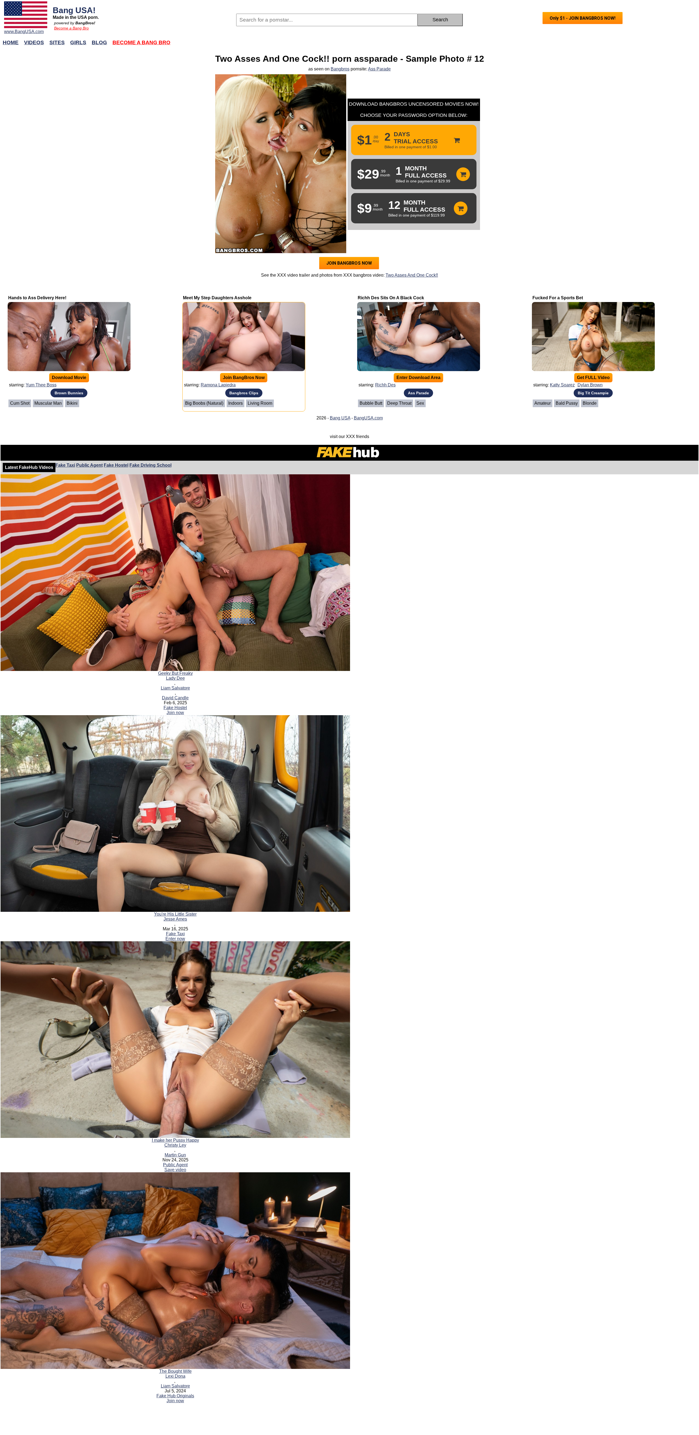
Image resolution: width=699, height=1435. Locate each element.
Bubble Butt (371, 403)
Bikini (72, 403)
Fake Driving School (150, 465)
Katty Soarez (562, 385)
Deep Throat (399, 403)
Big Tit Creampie (593, 393)
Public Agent (89, 465)
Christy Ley (175, 1145)
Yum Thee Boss (41, 385)
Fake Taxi (65, 465)
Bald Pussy (567, 403)
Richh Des (385, 385)
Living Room (260, 403)
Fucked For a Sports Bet (557, 297)
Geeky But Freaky (175, 673)
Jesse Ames (175, 919)
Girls (78, 42)
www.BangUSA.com (24, 31)
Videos (34, 42)
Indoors (235, 403)
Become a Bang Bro (71, 28)
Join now (175, 712)
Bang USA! (74, 10)
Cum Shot (19, 403)
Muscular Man (48, 403)
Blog (99, 42)
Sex (420, 403)
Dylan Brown (590, 385)
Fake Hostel (116, 465)
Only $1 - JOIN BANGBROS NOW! (582, 18)
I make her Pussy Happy (175, 1140)
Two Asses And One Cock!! (412, 275)
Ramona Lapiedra (218, 385)
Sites (57, 42)
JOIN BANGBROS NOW (349, 263)
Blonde (590, 403)
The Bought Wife (175, 1371)
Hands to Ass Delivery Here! (37, 297)
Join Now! (436, 45)
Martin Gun (175, 1155)
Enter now (175, 938)
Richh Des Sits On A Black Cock (391, 297)
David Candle (175, 698)
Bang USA (340, 418)
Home (11, 42)
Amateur (542, 403)
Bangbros (340, 69)
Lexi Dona (175, 1376)
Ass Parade (379, 69)
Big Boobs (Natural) (204, 403)
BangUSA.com (368, 418)
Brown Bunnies (69, 393)
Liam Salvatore (175, 688)
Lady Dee (175, 678)
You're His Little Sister (175, 914)
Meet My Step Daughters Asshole (217, 297)
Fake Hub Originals (175, 1395)
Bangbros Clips (243, 393)
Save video (175, 1169)
